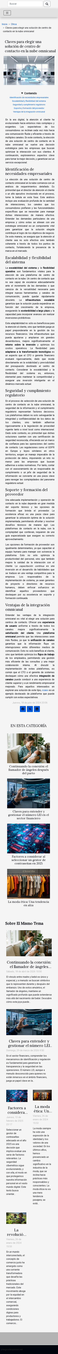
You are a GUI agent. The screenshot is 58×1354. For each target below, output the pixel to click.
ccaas (45, 690)
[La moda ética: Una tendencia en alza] (28, 884)
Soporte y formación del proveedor (29, 108)
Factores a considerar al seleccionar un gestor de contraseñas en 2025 (29, 860)
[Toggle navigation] (7, 12)
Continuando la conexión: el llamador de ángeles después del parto (28, 770)
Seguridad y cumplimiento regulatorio (29, 104)
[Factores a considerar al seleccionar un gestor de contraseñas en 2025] (28, 838)
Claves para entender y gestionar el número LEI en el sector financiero (28, 815)
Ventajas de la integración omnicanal (29, 112)
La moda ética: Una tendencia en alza (28, 903)
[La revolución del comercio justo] (16, 1218)
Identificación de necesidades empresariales (29, 97)
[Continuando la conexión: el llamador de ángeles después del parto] (28, 748)
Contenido (30, 93)
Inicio (4, 24)
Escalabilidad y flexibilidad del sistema (29, 101)
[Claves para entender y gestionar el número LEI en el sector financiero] (28, 793)
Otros (14, 24)
